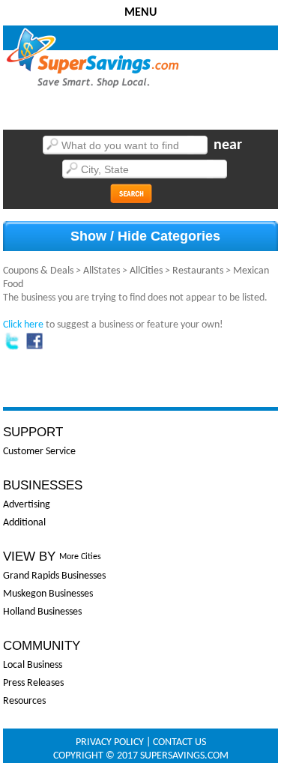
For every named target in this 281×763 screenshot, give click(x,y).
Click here (23, 325)
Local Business (32, 665)
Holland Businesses (42, 612)
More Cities (80, 556)
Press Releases (33, 683)
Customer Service (39, 451)
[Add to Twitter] (12, 347)
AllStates (101, 271)
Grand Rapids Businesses (54, 576)
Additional (24, 522)
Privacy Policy (110, 742)
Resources (24, 701)
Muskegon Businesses (48, 594)
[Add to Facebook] (34, 347)
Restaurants (197, 271)
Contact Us (179, 742)
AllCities (146, 271)
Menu (140, 13)
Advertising (26, 504)
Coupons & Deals (38, 271)
